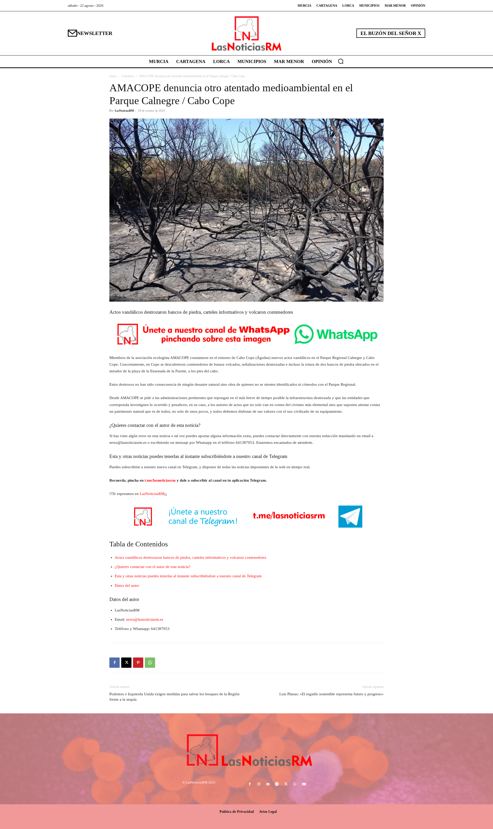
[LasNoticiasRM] (246, 33)
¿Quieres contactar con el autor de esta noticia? (152, 567)
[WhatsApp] (150, 662)
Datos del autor (127, 585)
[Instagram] (258, 784)
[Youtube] (304, 784)
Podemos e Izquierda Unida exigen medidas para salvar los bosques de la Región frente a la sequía (174, 696)
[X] (126, 662)
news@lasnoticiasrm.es (144, 619)
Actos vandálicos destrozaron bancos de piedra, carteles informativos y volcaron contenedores (190, 557)
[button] (341, 61)
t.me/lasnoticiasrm (160, 480)
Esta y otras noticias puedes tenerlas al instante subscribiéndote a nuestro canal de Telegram (188, 576)
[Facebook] (114, 662)
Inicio (112, 76)
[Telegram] (276, 784)
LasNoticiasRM (124, 110)
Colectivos (127, 76)
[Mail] (267, 784)
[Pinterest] (138, 662)
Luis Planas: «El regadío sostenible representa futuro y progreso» (331, 694)
